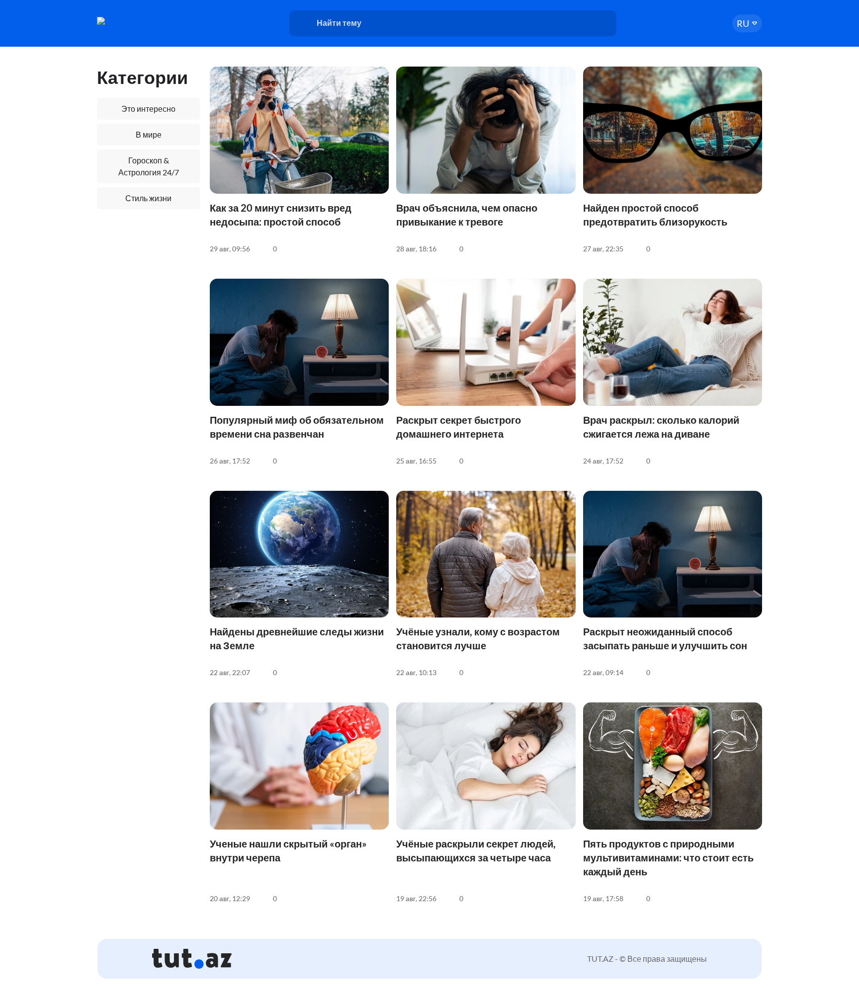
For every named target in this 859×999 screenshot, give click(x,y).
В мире (149, 134)
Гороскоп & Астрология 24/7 (148, 166)
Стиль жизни (148, 198)
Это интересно (148, 108)
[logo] (135, 21)
